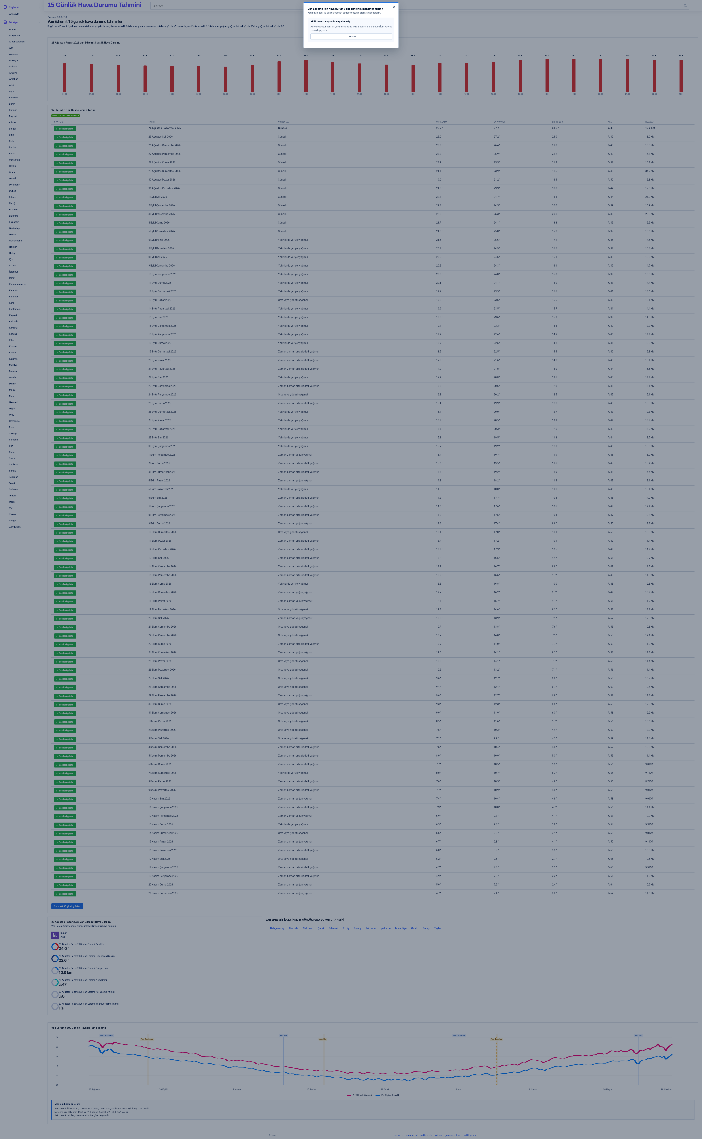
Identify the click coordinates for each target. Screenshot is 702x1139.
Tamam (351, 36)
